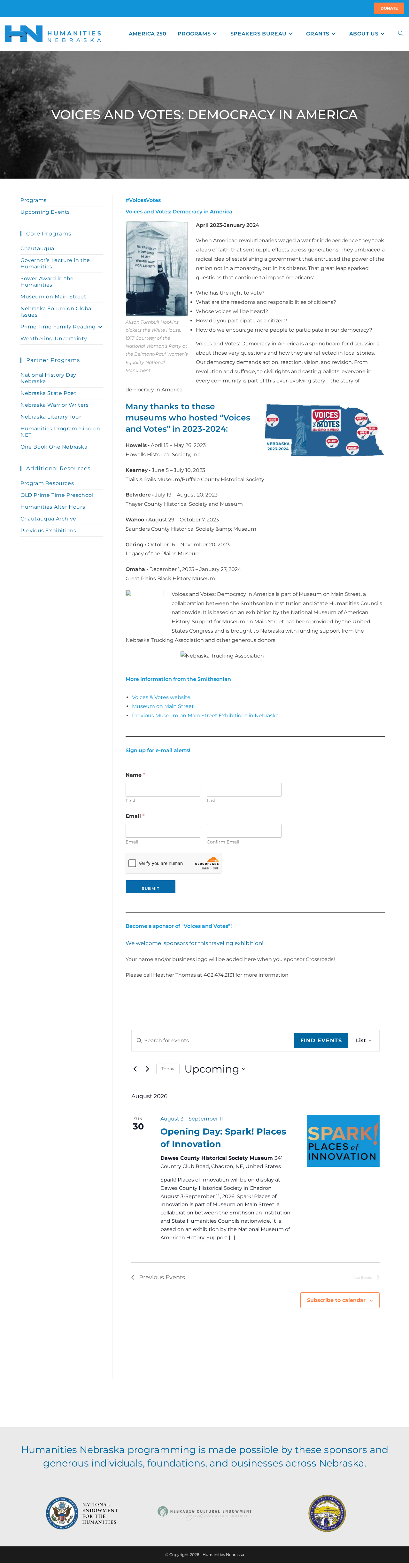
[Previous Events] (135, 1069)
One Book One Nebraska (54, 447)
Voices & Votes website (161, 697)
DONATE (389, 8)
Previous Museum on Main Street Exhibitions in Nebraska (205, 715)
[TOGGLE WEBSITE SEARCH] (400, 34)
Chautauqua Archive (48, 519)
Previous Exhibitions (48, 530)
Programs (33, 200)
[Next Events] (147, 1069)
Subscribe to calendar (336, 1300)
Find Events (321, 1040)
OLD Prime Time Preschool (56, 495)
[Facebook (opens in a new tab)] (9, 8)
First (131, 801)
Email (132, 842)
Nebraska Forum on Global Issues (56, 311)
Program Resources (47, 483)
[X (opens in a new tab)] (6, 8)
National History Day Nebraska (48, 378)
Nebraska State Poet (48, 393)
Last (211, 801)
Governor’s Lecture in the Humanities (55, 263)
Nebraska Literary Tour (50, 417)
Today (167, 1069)
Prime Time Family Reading (58, 327)
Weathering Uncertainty (53, 338)
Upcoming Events (45, 212)
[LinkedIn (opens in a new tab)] (12, 8)
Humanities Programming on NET (60, 432)
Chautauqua (37, 248)
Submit (150, 888)
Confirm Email (223, 842)
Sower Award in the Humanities (47, 281)
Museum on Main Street (163, 706)
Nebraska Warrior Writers (54, 405)
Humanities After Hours (52, 507)
